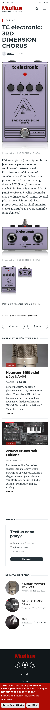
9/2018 (37, 304)
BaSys (10, 54)
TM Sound (11, 460)
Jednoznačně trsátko (23, 543)
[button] (13, 326)
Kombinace (18, 551)
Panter (10, 382)
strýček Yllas (27, 622)
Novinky (9, 20)
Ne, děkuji (33, 705)
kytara (33, 316)
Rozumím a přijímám (13, 705)
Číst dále (10, 413)
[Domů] (12, 9)
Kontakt (25, 674)
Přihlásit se (43, 2)
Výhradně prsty (20, 547)
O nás (25, 681)
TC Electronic (19, 316)
